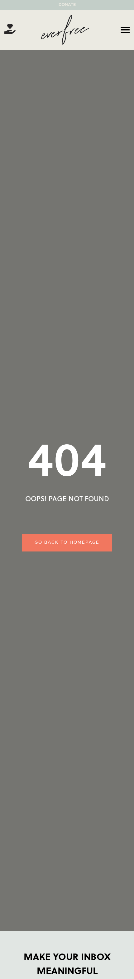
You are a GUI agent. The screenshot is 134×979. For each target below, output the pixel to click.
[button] (125, 29)
